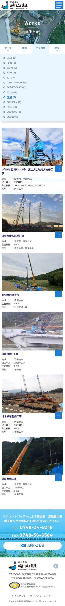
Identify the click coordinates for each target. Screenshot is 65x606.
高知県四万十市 (10, 295)
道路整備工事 (9, 478)
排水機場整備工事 (12, 416)
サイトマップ (19, 596)
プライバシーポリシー (41, 596)
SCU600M (12, 102)
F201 (9, 97)
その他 (10, 92)
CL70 (9, 58)
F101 (9, 72)
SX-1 (9, 77)
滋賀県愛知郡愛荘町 (13, 235)
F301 (9, 63)
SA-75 (10, 67)
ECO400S (12, 111)
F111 (9, 107)
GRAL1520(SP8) (16, 82)
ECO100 (11, 116)
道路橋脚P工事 (10, 354)
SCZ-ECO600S (15, 87)
